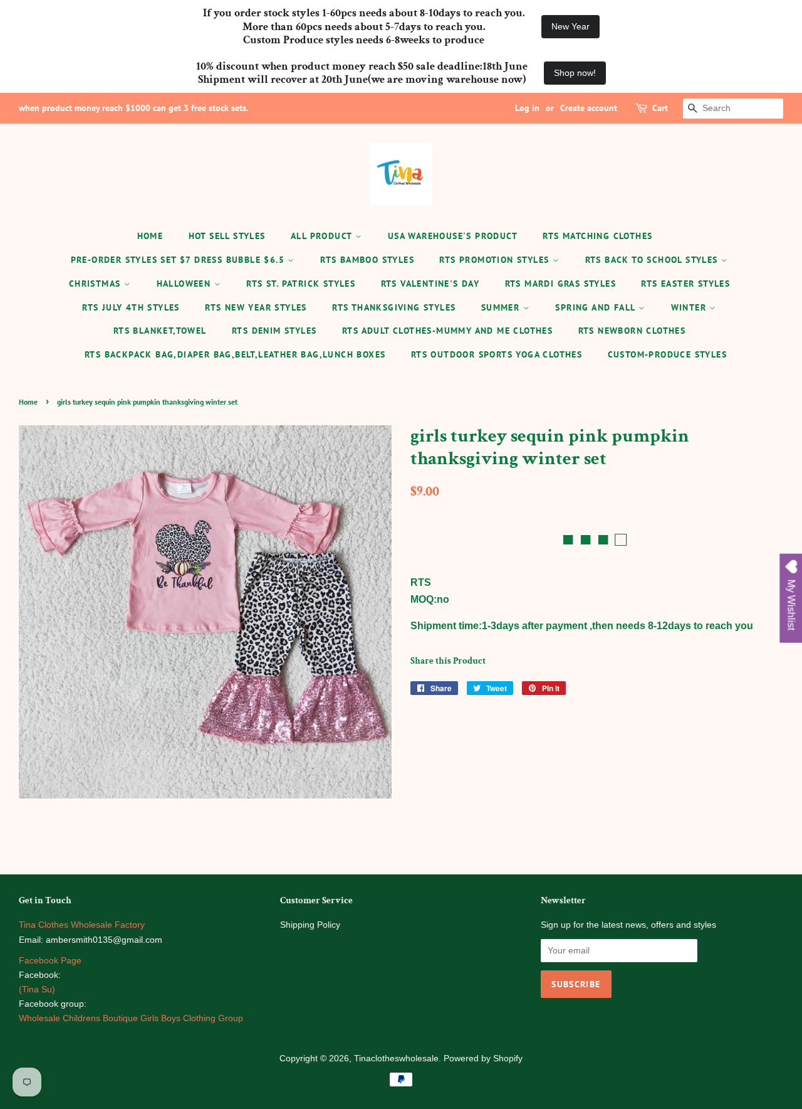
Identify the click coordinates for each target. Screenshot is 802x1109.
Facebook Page (50, 960)
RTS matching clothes (597, 235)
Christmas (96, 283)
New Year (570, 26)
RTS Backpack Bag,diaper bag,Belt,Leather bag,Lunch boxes (235, 354)
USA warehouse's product (453, 235)
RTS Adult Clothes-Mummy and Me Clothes (447, 330)
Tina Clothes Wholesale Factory (82, 925)
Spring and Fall (596, 307)
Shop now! (575, 73)
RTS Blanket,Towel (160, 330)
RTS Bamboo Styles (367, 259)
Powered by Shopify (483, 1058)
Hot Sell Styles (227, 235)
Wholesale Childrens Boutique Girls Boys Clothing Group (131, 1018)
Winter (690, 307)
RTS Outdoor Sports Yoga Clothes (496, 354)
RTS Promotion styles (495, 259)
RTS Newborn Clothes (632, 330)
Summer (502, 307)
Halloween (185, 283)
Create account (588, 108)
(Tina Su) (37, 989)
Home (150, 235)
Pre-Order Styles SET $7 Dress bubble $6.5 (179, 259)
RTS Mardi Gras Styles (560, 283)
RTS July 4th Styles (131, 307)
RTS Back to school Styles (653, 259)
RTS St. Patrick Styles (300, 283)
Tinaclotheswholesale (396, 1058)
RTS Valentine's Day (430, 283)
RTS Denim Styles (274, 330)
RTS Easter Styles (685, 283)
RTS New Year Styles (256, 307)
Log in (527, 108)
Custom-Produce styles (667, 354)
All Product (323, 235)
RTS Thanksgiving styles (394, 307)
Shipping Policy (310, 925)
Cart (660, 108)
